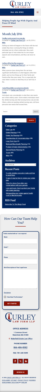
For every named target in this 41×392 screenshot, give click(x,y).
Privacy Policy (23, 380)
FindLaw (24, 382)
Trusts (4, 92)
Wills (3, 43)
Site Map (14, 380)
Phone (6, 257)
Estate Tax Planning (12, 135)
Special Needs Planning (14, 150)
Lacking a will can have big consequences (12, 63)
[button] (37, 12)
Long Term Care (11, 141)
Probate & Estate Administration (17, 147)
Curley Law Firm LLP (18, 40)
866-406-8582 (17, 12)
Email (6, 247)
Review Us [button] (20, 372)
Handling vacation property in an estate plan (13, 38)
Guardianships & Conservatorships (17, 138)
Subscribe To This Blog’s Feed (15, 204)
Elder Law (9, 130)
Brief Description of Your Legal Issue (15, 267)
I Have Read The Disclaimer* (15, 297)
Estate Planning (11, 132)
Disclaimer (7, 292)
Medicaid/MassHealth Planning (16, 144)
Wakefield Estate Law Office (21, 339)
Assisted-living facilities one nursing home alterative (15, 88)
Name (5, 237)
